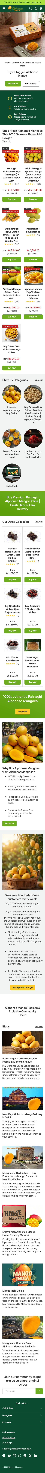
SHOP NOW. (36, 2)
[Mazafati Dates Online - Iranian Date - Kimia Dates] (32, 537)
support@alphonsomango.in (16, 1448)
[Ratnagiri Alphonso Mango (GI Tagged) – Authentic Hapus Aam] (11, 155)
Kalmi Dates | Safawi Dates (12, 659)
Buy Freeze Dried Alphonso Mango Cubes (12, 349)
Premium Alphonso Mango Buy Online (12, 410)
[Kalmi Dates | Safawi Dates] (12, 645)
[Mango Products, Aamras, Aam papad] (11, 438)
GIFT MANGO (31, 83)
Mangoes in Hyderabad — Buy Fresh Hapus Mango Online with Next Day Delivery (20, 1176)
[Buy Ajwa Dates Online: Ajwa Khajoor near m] (12, 594)
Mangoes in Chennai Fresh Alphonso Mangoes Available (18, 1345)
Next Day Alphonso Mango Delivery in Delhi (22, 1116)
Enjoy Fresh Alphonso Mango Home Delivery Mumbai (18, 1233)
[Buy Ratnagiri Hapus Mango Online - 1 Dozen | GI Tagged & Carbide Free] (11, 215)
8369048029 (8, 1437)
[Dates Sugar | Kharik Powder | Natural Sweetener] (32, 645)
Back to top (21, 1403)
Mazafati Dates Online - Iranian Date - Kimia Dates (32, 553)
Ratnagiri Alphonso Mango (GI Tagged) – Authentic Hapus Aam (12, 174)
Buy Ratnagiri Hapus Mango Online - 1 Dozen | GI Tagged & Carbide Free (11, 235)
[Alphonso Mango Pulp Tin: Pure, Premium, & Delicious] (33, 275)
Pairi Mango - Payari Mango (33, 230)
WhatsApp (7, 1442)
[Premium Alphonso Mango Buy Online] (11, 394)
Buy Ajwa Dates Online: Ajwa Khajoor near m (12, 609)
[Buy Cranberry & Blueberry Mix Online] (32, 594)
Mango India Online (13, 1290)
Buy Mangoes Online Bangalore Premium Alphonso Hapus (20, 1060)
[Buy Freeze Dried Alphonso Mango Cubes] (11, 333)
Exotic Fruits (12, 486)
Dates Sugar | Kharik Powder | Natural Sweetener (32, 662)
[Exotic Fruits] (11, 473)
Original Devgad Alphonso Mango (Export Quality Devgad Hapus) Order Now (33, 174)
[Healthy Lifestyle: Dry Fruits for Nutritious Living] (33, 438)
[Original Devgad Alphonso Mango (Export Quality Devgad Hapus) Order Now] (33, 155)
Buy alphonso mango (23, 987)
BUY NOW (9, 823)
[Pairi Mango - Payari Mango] (33, 215)
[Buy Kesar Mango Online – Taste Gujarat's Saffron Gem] (11, 275)
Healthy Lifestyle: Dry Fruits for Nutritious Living (33, 454)
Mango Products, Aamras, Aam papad (11, 454)
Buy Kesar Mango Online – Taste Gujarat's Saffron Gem (12, 294)
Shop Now (22, 711)
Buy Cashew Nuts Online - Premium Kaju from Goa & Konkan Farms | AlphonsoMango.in (33, 415)
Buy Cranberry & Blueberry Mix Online (32, 609)
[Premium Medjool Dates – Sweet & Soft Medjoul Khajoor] (12, 537)
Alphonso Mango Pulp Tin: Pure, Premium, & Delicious (33, 294)
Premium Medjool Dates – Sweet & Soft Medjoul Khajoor (12, 554)
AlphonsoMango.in (15, 1467)
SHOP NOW (13, 83)
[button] (41, 8)
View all (6, 141)
